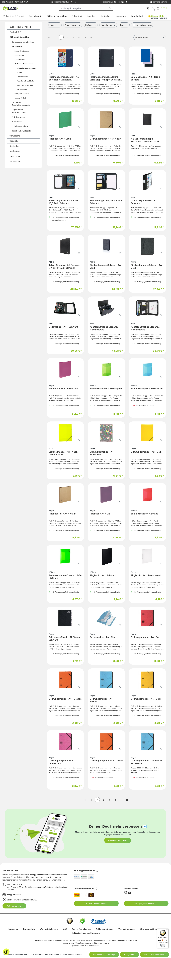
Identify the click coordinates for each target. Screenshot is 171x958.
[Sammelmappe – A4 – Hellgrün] (106, 369)
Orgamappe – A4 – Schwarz (63, 327)
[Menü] (166, 929)
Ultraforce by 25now (149, 929)
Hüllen (19, 72)
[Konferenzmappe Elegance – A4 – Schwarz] (106, 308)
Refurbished (15, 156)
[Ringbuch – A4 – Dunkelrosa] (65, 369)
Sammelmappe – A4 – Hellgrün (106, 388)
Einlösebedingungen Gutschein (85, 933)
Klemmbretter (22, 89)
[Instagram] (126, 892)
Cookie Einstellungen (81, 929)
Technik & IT (16, 32)
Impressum (13, 929)
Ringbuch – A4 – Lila (100, 513)
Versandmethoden (84, 888)
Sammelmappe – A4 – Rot (144, 513)
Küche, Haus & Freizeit (20, 26)
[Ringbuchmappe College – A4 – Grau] (106, 246)
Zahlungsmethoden (84, 870)
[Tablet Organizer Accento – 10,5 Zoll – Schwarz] (65, 181)
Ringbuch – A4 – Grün (60, 138)
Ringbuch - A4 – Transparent (146, 575)
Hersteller (52, 25)
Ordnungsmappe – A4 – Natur (105, 138)
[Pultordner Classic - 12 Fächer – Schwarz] (65, 618)
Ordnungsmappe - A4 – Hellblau (102, 700)
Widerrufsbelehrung (49, 929)
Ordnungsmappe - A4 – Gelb (146, 699)
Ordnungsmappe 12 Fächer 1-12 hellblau (146, 762)
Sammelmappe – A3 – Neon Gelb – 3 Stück (63, 453)
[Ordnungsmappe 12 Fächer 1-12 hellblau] (147, 741)
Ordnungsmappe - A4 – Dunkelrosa (61, 762)
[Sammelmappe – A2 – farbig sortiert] (147, 58)
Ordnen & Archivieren (24, 64)
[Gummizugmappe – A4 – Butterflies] (106, 433)
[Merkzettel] (147, 8)
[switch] (162, 945)
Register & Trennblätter (25, 81)
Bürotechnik (17, 121)
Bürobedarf (17, 46)
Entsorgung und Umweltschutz (146, 903)
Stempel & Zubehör (22, 94)
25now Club (15, 161)
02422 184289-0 (14, 884)
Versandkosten (79, 940)
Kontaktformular (29, 900)
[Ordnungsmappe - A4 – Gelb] (147, 680)
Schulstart (15, 135)
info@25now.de (14, 895)
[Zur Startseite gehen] (15, 8)
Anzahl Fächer (71, 25)
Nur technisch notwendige (104, 954)
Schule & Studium (20, 126)
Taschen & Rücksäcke (21, 131)
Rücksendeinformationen (96, 903)
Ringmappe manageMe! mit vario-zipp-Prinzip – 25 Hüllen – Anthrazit (106, 78)
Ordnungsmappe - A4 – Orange (65, 699)
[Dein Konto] (153, 8)
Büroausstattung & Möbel (23, 42)
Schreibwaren (20, 60)
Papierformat (106, 25)
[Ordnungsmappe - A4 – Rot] (147, 618)
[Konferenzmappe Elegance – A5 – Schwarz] (147, 308)
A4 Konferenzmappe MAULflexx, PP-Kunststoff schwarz (145, 140)
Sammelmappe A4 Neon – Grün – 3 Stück (65, 576)
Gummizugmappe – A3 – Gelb (146, 452)
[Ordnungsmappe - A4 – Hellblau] (106, 680)
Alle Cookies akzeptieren (154, 954)
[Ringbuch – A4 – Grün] (65, 119)
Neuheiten (15, 151)
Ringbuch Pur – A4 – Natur (62, 513)
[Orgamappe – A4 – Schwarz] (65, 308)
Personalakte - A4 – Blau (102, 637)
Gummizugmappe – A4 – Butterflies (102, 453)
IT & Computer (18, 117)
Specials (14, 141)
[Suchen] (110, 8)
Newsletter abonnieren (117, 840)
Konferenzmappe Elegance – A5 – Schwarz (146, 328)
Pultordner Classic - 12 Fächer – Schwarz (65, 638)
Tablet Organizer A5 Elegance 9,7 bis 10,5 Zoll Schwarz (64, 266)
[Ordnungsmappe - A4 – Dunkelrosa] (65, 741)
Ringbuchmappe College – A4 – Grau (106, 266)
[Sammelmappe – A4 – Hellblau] (147, 369)
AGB (65, 929)
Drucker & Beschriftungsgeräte (21, 103)
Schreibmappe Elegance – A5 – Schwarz (106, 202)
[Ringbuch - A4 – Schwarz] (106, 556)
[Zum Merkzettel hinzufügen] (79, 64)
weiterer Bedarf (20, 98)
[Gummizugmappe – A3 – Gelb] (147, 433)
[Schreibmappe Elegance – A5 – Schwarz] (106, 181)
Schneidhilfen (20, 55)
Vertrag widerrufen (14, 906)
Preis (122, 25)
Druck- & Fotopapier (22, 51)
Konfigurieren (129, 954)
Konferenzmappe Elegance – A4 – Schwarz (105, 328)
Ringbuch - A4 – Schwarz (103, 575)
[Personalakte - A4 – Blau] (106, 618)
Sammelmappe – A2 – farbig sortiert (145, 78)
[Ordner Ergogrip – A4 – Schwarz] (147, 181)
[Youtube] (130, 892)
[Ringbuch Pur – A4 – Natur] (65, 494)
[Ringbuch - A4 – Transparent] (147, 556)
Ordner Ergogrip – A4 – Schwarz (143, 202)
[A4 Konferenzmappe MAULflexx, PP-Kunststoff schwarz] (147, 119)
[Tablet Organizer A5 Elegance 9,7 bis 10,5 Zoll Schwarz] (65, 246)
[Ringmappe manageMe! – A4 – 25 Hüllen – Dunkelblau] (65, 58)
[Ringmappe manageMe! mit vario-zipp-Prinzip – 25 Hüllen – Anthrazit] (106, 58)
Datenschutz (29, 929)
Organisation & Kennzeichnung (19, 111)
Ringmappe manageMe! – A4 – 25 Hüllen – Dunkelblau (64, 78)
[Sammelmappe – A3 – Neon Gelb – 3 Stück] (65, 433)
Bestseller (14, 146)
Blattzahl (89, 25)
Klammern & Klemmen (25, 85)
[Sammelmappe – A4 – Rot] (147, 494)
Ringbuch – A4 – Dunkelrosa (63, 388)
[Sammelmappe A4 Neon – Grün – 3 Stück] (65, 556)
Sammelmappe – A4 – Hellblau (146, 388)
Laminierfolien (22, 77)
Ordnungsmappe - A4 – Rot (145, 637)
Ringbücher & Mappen (26, 68)
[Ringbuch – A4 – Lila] (106, 494)
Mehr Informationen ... (76, 954)
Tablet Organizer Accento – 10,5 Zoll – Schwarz (63, 202)
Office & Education (20, 37)
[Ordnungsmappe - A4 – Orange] (65, 680)
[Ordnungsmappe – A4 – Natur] (106, 119)
